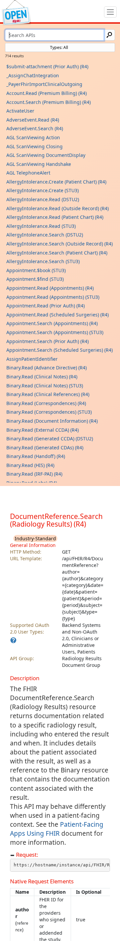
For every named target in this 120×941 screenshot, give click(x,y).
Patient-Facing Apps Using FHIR (56, 829)
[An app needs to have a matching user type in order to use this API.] (13, 640)
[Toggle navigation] (110, 12)
